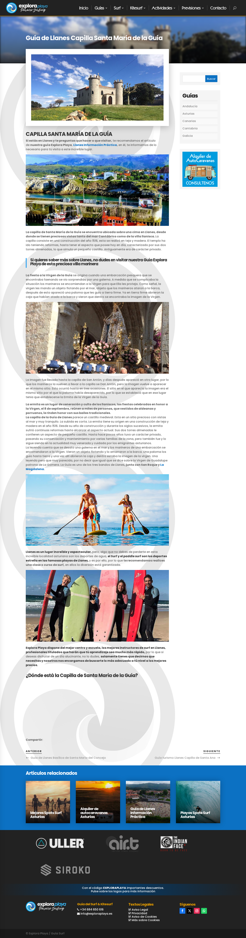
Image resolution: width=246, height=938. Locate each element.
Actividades (162, 7)
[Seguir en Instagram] (197, 911)
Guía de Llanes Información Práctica (142, 812)
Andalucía (189, 106)
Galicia (187, 136)
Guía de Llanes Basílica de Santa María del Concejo (68, 758)
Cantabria (190, 128)
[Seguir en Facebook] (182, 911)
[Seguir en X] (190, 911)
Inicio (83, 7)
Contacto (218, 7)
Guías (99, 7)
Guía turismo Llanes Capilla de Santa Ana (185, 758)
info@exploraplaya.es (96, 914)
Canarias (189, 121)
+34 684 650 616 (92, 909)
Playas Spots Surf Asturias (195, 814)
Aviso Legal (139, 910)
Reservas (229, 921)
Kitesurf (136, 7)
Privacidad (139, 913)
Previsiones (191, 7)
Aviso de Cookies (144, 917)
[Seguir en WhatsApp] (204, 911)
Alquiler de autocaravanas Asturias (94, 812)
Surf (117, 7)
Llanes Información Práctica (95, 145)
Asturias (188, 114)
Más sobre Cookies (145, 920)
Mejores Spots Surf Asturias (46, 814)
